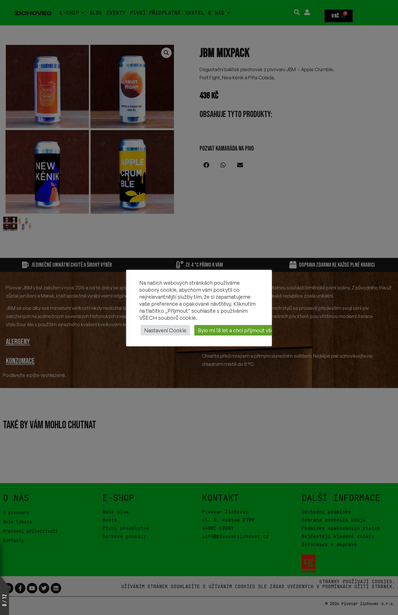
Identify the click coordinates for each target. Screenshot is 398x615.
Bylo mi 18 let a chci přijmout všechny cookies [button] (251, 330)
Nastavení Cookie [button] (165, 330)
